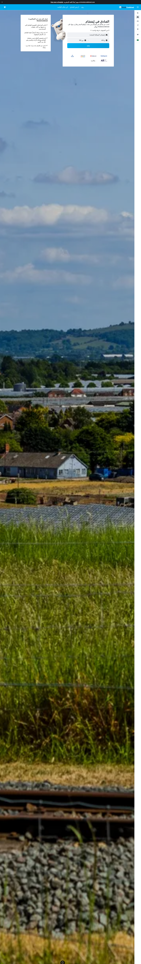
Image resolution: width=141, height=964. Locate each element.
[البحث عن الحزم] (137, 25)
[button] (2, 2)
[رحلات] (137, 35)
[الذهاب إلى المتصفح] (137, 29)
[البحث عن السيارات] (137, 21)
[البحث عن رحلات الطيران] (137, 13)
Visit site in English (57, 2)
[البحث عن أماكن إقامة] (137, 17)
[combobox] (99, 30)
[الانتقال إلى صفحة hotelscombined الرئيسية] (126, 7)
